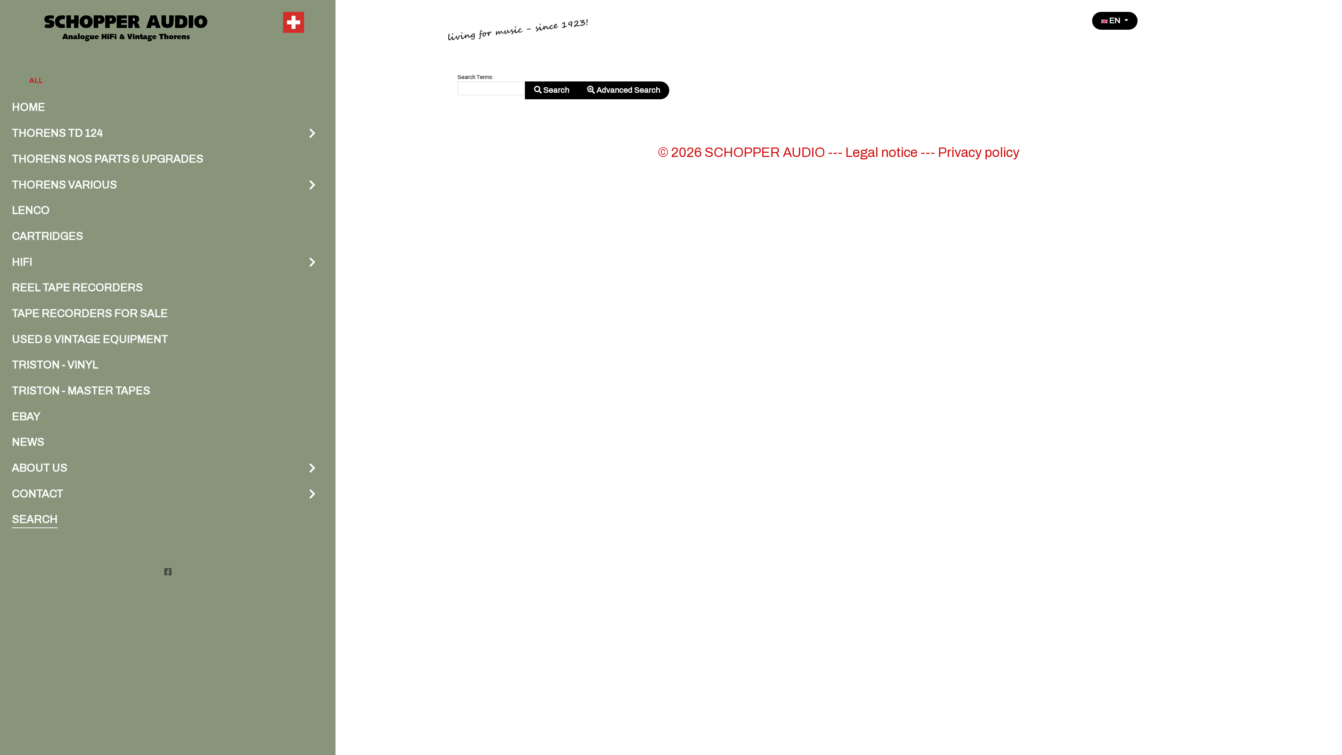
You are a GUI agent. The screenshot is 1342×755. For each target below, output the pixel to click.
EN (1114, 20)
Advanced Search (627, 90)
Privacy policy (978, 152)
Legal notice (881, 152)
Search (555, 90)
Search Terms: (475, 77)
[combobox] (491, 88)
